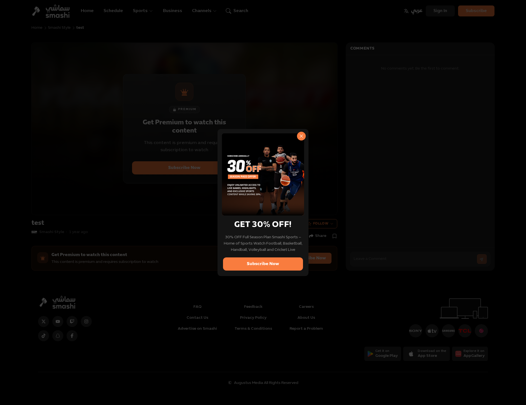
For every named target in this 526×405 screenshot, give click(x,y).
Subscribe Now (263, 264)
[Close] (301, 136)
